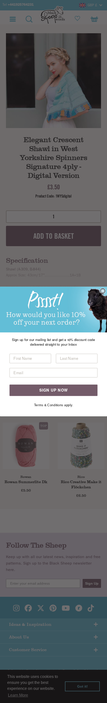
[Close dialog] (102, 291)
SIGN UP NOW (53, 390)
